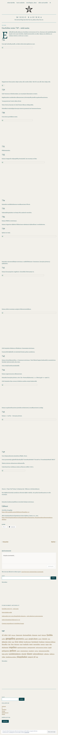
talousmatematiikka (44, 651)
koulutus (42, 642)
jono (9, 642)
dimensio (34, 635)
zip (37, 657)
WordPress (4, 709)
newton (43, 644)
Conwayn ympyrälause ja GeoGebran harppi (13, 623)
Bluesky (3, 714)
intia (49, 639)
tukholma (46, 654)
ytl (34, 657)
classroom (19, 635)
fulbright (44, 635)
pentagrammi (31, 647)
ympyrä (30, 657)
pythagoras (5, 651)
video (3, 657)
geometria (20, 638)
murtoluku (36, 644)
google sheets (33, 639)
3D (3, 635)
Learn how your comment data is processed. (32, 572)
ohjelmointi (5, 647)
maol (21, 644)
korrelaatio (35, 642)
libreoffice (5, 644)
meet (31, 644)
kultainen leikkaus (50, 642)
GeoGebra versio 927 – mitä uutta (10, 609)
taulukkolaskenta (15, 654)
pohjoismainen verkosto (42, 647)
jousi (13, 642)
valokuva (52, 654)
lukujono (16, 644)
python (13, 650)
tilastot (29, 653)
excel (39, 635)
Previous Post (5, 541)
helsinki (44, 639)
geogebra (10, 638)
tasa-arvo (5, 654)
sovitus (36, 651)
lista (12, 644)
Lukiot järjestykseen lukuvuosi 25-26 (11, 620)
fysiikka (50, 635)
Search (3, 575)
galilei (3, 639)
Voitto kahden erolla (7, 612)
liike (9, 644)
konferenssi (27, 642)
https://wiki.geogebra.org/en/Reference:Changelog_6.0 (15, 512)
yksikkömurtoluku (11, 657)
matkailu (26, 644)
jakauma (5, 642)
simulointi (31, 651)
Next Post (53, 541)
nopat (47, 644)
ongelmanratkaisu (22, 647)
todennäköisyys (38, 654)
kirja (16, 642)
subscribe (5, 721)
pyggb (50, 647)
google (26, 639)
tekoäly (23, 654)
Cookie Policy (26, 732)
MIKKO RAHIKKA (29, 17)
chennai (13, 635)
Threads (3, 711)
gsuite (40, 639)
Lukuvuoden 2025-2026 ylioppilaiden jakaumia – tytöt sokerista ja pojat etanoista (22, 616)
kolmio (21, 642)
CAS (9, 635)
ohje (50, 644)
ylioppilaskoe (22, 656)
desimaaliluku (27, 635)
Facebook (4, 706)
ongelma (13, 647)
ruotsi (18, 651)
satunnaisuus (24, 651)
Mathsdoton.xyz (5, 712)
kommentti (50, 566)
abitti (6, 635)
